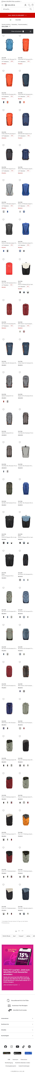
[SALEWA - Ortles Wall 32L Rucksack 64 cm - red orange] (25, 45)
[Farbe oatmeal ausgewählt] (28, 292)
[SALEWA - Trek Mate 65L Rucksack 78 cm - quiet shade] (25, 419)
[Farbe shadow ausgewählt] (20, 728)
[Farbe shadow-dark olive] (28, 580)
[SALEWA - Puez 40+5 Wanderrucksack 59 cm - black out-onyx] (25, 894)
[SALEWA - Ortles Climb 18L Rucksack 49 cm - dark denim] (9, 349)
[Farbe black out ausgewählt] (4, 543)
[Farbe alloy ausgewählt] (4, 211)
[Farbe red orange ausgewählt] (7, 102)
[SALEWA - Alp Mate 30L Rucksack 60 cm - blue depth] (25, 488)
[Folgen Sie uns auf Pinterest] (29, 1046)
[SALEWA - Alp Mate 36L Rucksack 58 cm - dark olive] (9, 488)
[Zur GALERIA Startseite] (10, 5)
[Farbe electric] (7, 211)
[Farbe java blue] (24, 292)
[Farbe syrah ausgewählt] (24, 331)
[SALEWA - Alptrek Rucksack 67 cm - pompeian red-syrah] (9, 381)
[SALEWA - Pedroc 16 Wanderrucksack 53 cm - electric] (9, 229)
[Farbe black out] (20, 292)
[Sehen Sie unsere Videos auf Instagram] (11, 1046)
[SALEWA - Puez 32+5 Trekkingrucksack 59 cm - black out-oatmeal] (9, 857)
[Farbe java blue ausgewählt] (24, 543)
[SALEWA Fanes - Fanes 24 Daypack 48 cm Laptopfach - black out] (25, 268)
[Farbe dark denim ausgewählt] (20, 102)
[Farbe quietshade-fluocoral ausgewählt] (7, 401)
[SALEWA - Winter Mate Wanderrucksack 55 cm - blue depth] (25, 154)
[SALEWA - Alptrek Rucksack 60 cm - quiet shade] (9, 419)
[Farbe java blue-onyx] (4, 471)
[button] (11, 1)
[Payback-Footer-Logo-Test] (28, 1053)
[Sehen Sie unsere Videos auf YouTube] (17, 1046)
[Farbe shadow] (20, 331)
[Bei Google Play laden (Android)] (6, 1053)
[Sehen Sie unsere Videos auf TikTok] (23, 1046)
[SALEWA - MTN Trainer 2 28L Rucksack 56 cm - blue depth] (25, 671)
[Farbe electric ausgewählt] (24, 211)
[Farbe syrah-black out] (28, 802)
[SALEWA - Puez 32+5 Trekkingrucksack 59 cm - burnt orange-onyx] (25, 820)
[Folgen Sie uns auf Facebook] (5, 1046)
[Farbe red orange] (24, 102)
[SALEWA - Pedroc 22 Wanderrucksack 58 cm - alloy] (9, 189)
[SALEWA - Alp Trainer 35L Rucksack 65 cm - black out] (25, 560)
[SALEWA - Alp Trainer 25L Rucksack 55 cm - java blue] (9, 634)
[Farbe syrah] (24, 728)
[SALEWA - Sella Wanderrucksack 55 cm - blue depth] (25, 119)
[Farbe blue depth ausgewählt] (4, 728)
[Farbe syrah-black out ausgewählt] (11, 802)
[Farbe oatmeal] (11, 543)
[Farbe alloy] (20, 211)
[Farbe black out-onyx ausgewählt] (20, 765)
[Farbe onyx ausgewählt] (7, 251)
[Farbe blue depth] (20, 691)
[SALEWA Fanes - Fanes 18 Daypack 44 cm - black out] (9, 560)
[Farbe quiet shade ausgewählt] (7, 471)
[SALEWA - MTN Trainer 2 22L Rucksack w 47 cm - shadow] (25, 309)
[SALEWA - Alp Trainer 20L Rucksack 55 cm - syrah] (9, 671)
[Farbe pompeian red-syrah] (4, 401)
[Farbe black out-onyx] (4, 765)
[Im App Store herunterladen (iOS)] (17, 1053)
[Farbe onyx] (24, 251)
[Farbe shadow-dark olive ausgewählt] (11, 617)
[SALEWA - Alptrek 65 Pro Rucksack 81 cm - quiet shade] (25, 381)
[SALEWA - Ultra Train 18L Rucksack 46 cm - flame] (9, 268)
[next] (22, 931)
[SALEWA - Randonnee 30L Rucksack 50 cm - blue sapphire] (9, 45)
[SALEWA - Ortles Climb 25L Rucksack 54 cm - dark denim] (25, 349)
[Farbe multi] (7, 765)
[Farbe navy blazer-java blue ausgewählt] (24, 914)
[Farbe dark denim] (4, 102)
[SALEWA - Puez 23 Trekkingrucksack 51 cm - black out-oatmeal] (9, 783)
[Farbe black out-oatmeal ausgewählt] (4, 840)
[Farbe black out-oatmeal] (4, 802)
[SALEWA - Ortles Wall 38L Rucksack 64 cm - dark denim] (9, 80)
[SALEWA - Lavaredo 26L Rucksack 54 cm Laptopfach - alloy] (25, 451)
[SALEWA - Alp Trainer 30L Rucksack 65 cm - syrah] (9, 309)
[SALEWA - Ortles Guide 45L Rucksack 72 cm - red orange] (9, 119)
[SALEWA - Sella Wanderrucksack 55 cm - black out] (9, 154)
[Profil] (25, 5)
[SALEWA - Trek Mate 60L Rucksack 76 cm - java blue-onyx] (9, 451)
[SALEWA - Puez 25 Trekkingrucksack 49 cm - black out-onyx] (9, 745)
